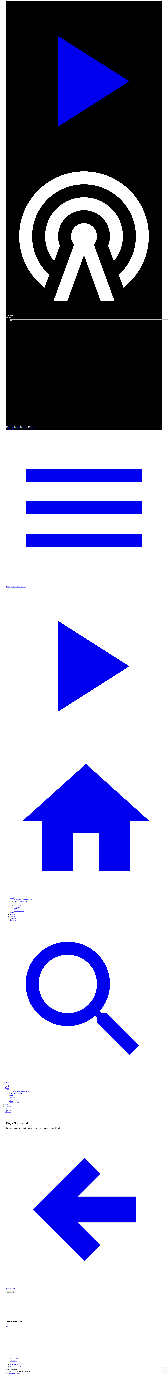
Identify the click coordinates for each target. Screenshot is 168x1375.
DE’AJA (16, 909)
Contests (13, 918)
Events (12, 916)
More (7, 1326)
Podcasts (13, 914)
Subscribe (13, 920)
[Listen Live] (84, 79)
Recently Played (19, 911)
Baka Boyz (17, 905)
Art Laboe (17, 907)
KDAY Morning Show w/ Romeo (24, 900)
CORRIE (16, 903)
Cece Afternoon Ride (20, 901)
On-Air (12, 898)
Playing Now (10, 429)
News (12, 912)
